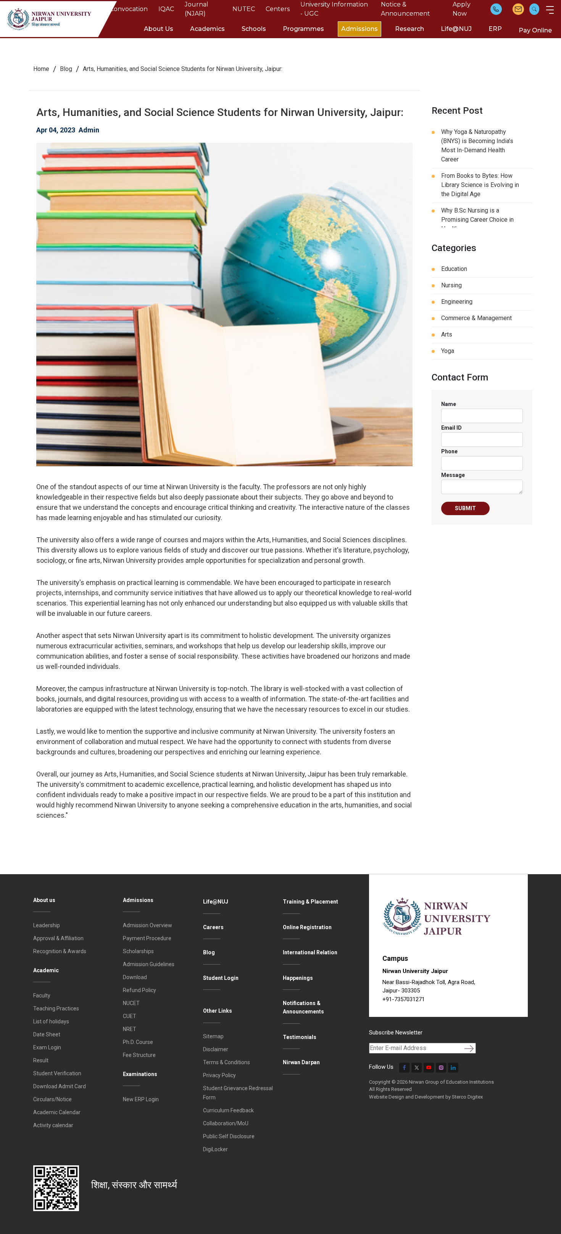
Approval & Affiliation (58, 938)
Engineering (456, 301)
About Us (158, 28)
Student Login (221, 978)
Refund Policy (139, 990)
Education (454, 268)
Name (448, 404)
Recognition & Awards (59, 951)
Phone (449, 451)
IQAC (166, 9)
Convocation (129, 9)
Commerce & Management (476, 318)
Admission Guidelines (148, 964)
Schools (254, 28)
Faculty (41, 995)
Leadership (46, 925)
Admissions (359, 28)
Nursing (451, 285)
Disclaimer (215, 1049)
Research (409, 28)
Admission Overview (147, 925)
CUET (129, 1016)
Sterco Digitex (467, 1097)
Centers (278, 9)
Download (135, 977)
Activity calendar (53, 1125)
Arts (446, 334)
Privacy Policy (219, 1075)
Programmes (303, 28)
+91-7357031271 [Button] (403, 999)
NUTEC (243, 9)
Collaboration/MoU (225, 1123)
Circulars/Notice (52, 1099)
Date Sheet (46, 1034)
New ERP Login (141, 1099)
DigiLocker (215, 1149)
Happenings (298, 978)
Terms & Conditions (226, 1062)
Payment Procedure (147, 938)
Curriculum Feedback (228, 1110)
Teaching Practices (56, 1008)
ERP (495, 28)
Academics (207, 28)
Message (453, 475)
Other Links (217, 1011)
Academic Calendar (57, 1112)
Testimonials (299, 1037)
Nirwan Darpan (301, 1062)
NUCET (131, 1003)
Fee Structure (139, 1055)
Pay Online (535, 30)
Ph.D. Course (138, 1042)
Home (41, 68)
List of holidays (51, 1021)
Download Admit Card (59, 1086)
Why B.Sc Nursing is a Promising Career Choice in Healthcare (477, 219)
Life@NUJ (456, 28)
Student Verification (57, 1073)
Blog (66, 68)
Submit (465, 508)
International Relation (310, 952)
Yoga (447, 350)
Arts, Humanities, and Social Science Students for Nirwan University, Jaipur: (182, 68)
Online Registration (307, 927)
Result (40, 1060)
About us (44, 900)
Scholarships (138, 951)
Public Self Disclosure (229, 1136)
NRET (129, 1029)
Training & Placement (310, 902)
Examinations (140, 1074)
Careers (213, 927)
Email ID (451, 428)
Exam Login (47, 1047)
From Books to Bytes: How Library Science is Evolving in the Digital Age (480, 185)
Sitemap (213, 1036)
